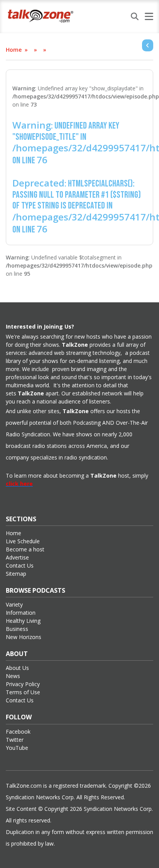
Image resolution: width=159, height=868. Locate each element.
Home (14, 49)
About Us (17, 667)
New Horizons (23, 637)
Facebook (18, 731)
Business (17, 628)
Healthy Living (23, 620)
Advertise (17, 557)
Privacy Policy (23, 684)
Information (21, 612)
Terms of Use (23, 692)
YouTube (17, 747)
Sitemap (16, 573)
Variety (14, 604)
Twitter (15, 739)
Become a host (25, 549)
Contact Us (20, 565)
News (13, 676)
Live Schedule (23, 541)
